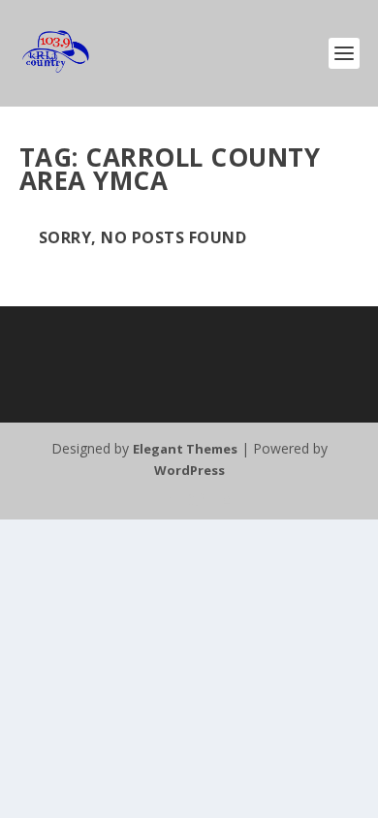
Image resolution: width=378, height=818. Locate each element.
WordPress (189, 470)
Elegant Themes (185, 448)
